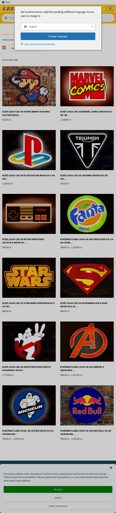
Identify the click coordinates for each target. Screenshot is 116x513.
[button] (110, 467)
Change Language (58, 36)
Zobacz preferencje (58, 506)
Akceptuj (58, 489)
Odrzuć (58, 497)
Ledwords (6, 34)
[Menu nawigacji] (110, 8)
